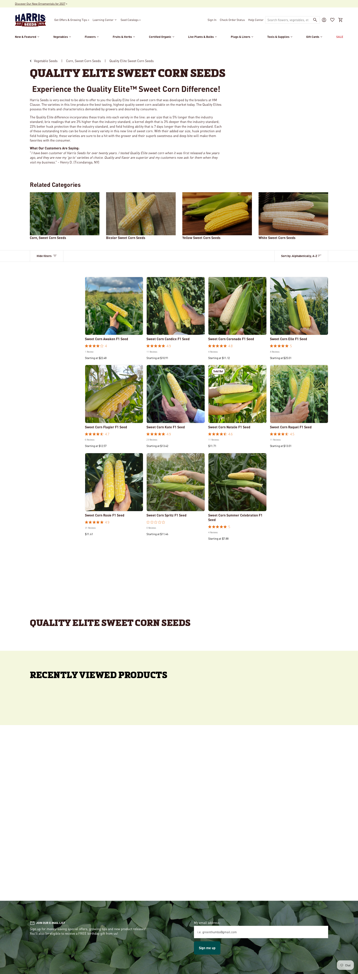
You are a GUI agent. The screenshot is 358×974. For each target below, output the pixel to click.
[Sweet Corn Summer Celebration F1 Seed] (237, 482)
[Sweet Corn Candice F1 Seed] (175, 306)
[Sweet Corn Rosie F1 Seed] (114, 482)
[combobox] (288, 19)
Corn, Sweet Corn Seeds (83, 61)
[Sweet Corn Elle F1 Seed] (299, 306)
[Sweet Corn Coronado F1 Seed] (237, 306)
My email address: (207, 922)
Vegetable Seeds (46, 61)
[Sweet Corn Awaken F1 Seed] (114, 306)
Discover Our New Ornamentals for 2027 (40, 3)
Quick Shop (114, 329)
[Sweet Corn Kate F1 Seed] (175, 394)
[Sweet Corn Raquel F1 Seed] (299, 394)
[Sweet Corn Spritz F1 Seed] (175, 482)
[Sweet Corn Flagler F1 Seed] (114, 394)
